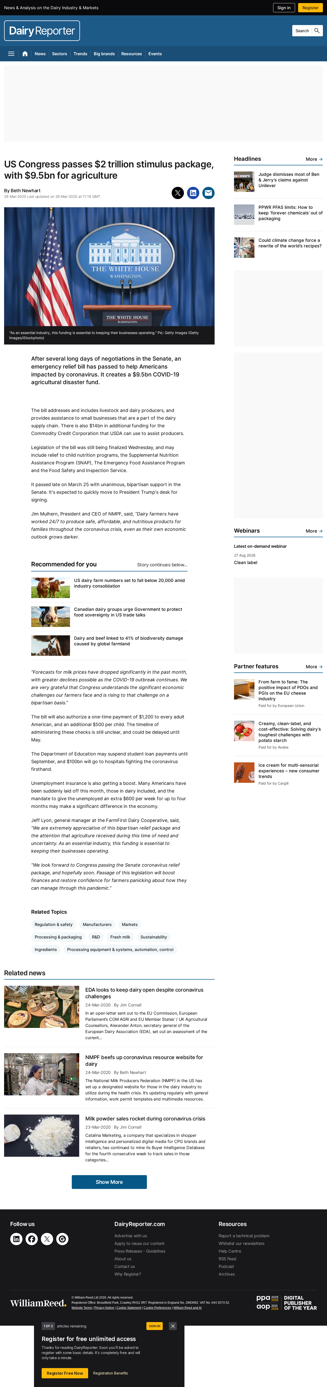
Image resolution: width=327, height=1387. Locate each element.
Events (155, 53)
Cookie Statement (128, 1308)
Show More (109, 1182)
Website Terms (82, 1308)
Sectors (59, 53)
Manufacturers (97, 924)
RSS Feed (227, 1258)
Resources (131, 53)
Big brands (104, 53)
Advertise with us (130, 1235)
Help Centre (230, 1251)
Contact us (124, 1266)
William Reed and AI (187, 1308)
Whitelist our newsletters (241, 1243)
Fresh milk (120, 936)
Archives (227, 1274)
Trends (80, 53)
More (314, 159)
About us (122, 1258)
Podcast (226, 1266)
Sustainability (154, 936)
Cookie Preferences (157, 1308)
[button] (163, 103)
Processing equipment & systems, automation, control (120, 949)
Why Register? (127, 1274)
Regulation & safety (54, 924)
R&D (96, 936)
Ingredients (46, 949)
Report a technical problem (244, 1235)
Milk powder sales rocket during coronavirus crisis (145, 1119)
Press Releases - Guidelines (139, 1251)
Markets (130, 924)
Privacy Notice (104, 1308)
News (40, 53)
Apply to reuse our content (139, 1243)
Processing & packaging (58, 936)
